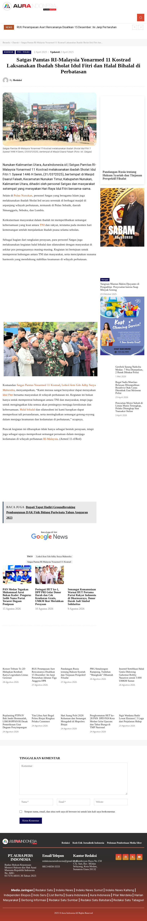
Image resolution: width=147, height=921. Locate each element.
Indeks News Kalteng (119, 890)
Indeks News (64, 890)
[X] (123, 80)
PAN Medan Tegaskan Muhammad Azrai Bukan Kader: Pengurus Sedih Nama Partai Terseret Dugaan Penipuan (17, 597)
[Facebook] (114, 80)
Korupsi (104, 279)
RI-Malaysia (50, 438)
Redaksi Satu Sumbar (64, 900)
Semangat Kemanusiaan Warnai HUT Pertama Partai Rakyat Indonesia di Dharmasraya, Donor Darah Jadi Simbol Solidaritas (82, 597)
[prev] (134, 27)
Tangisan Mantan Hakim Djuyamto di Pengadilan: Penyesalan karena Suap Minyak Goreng (119, 286)
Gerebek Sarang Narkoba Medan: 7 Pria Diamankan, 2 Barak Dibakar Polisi (129, 369)
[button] (140, 17)
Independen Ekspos (17, 895)
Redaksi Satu (44, 890)
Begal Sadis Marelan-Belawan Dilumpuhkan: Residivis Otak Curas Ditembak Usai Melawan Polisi (128, 387)
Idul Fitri (8, 394)
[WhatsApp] (140, 80)
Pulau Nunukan (23, 195)
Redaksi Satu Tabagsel (128, 900)
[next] (140, 27)
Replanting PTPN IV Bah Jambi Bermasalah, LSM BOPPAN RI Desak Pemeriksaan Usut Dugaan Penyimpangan (15, 721)
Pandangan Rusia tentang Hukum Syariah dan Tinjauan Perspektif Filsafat (122, 175)
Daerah (15, 42)
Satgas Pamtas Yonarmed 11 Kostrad (38, 385)
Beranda (6, 42)
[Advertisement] (49, 293)
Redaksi (17, 80)
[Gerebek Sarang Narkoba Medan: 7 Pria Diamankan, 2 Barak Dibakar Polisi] (107, 371)
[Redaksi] (6, 80)
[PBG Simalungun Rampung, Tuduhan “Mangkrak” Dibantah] (102, 656)
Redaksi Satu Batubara (96, 900)
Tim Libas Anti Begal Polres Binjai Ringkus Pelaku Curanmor (43, 718)
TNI (42, 225)
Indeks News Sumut (89, 890)
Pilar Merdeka (122, 895)
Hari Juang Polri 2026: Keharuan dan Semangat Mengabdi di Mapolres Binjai (73, 720)
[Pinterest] (132, 80)
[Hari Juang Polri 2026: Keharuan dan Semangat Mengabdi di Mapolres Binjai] (73, 703)
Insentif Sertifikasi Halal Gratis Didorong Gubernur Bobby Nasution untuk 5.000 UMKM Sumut (131, 674)
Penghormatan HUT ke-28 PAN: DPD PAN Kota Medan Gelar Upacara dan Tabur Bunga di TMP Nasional (102, 721)
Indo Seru (40, 895)
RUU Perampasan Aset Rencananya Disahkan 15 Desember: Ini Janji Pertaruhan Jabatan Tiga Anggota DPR (44, 674)
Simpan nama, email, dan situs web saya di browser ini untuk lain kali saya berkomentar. (69, 811)
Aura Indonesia (100, 895)
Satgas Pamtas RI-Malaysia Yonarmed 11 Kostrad (49, 562)
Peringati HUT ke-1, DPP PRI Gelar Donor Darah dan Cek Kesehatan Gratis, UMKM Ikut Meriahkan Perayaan (49, 597)
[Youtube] (139, 857)
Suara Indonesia (76, 895)
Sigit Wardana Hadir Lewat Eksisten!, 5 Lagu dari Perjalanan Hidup (131, 718)
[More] (92, 637)
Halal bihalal (27, 409)
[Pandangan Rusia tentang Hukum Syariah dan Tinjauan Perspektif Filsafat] (122, 142)
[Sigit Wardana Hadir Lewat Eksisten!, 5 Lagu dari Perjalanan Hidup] (131, 703)
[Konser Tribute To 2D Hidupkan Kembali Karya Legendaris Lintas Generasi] (15, 656)
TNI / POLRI (23, 52)
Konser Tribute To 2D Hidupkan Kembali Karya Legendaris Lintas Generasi (15, 673)
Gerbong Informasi (33, 900)
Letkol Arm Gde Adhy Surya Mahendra (53, 556)
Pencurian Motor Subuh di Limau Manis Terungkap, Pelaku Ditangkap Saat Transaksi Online (129, 407)
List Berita (56, 895)
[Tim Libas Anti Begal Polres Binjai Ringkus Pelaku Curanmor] (44, 703)
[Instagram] (125, 857)
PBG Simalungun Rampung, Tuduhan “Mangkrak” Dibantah (101, 671)
